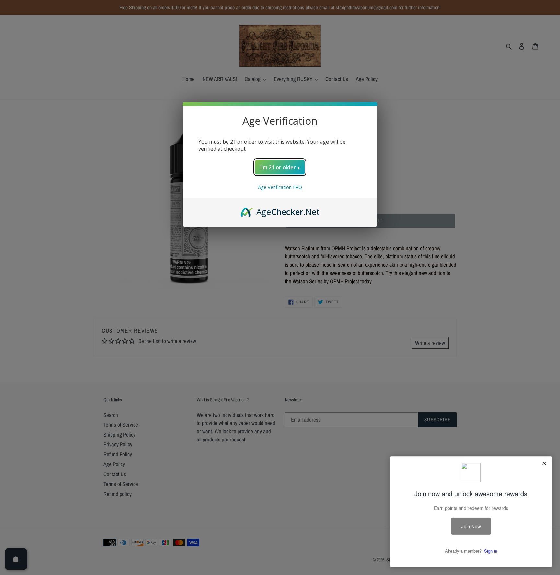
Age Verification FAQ (280, 187)
